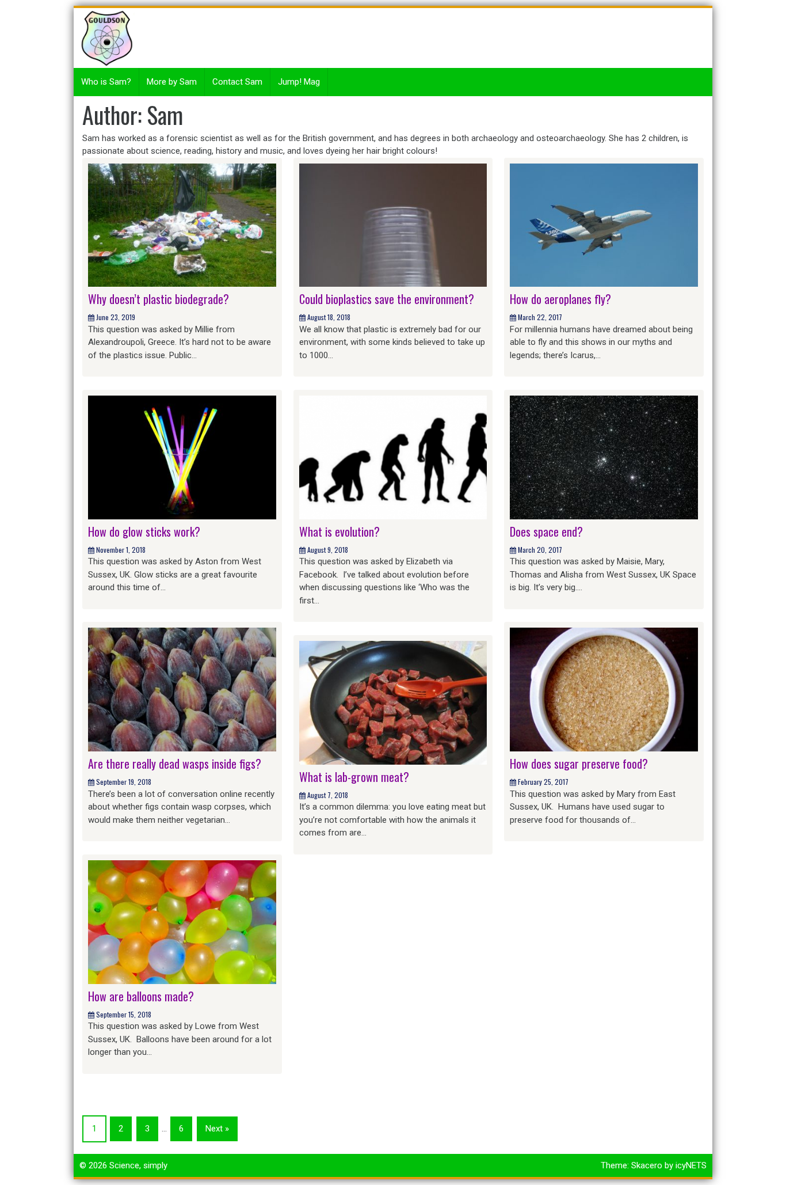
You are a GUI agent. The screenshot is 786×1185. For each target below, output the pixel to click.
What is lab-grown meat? (354, 776)
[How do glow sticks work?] (182, 456)
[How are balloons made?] (182, 921)
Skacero (646, 1165)
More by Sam (172, 82)
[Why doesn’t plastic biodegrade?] (182, 224)
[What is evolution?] (393, 456)
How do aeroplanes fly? (560, 298)
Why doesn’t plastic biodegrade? (158, 298)
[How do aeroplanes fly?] (604, 224)
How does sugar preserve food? (579, 763)
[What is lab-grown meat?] (393, 702)
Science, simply (138, 1165)
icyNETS (691, 1165)
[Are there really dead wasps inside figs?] (182, 689)
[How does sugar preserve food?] (604, 689)
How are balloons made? (141, 996)
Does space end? (546, 531)
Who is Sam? (106, 82)
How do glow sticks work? (144, 531)
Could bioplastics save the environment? (386, 298)
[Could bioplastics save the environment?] (393, 224)
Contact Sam (237, 82)
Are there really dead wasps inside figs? (174, 763)
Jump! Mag (299, 82)
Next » (217, 1128)
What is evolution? (339, 531)
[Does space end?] (604, 456)
